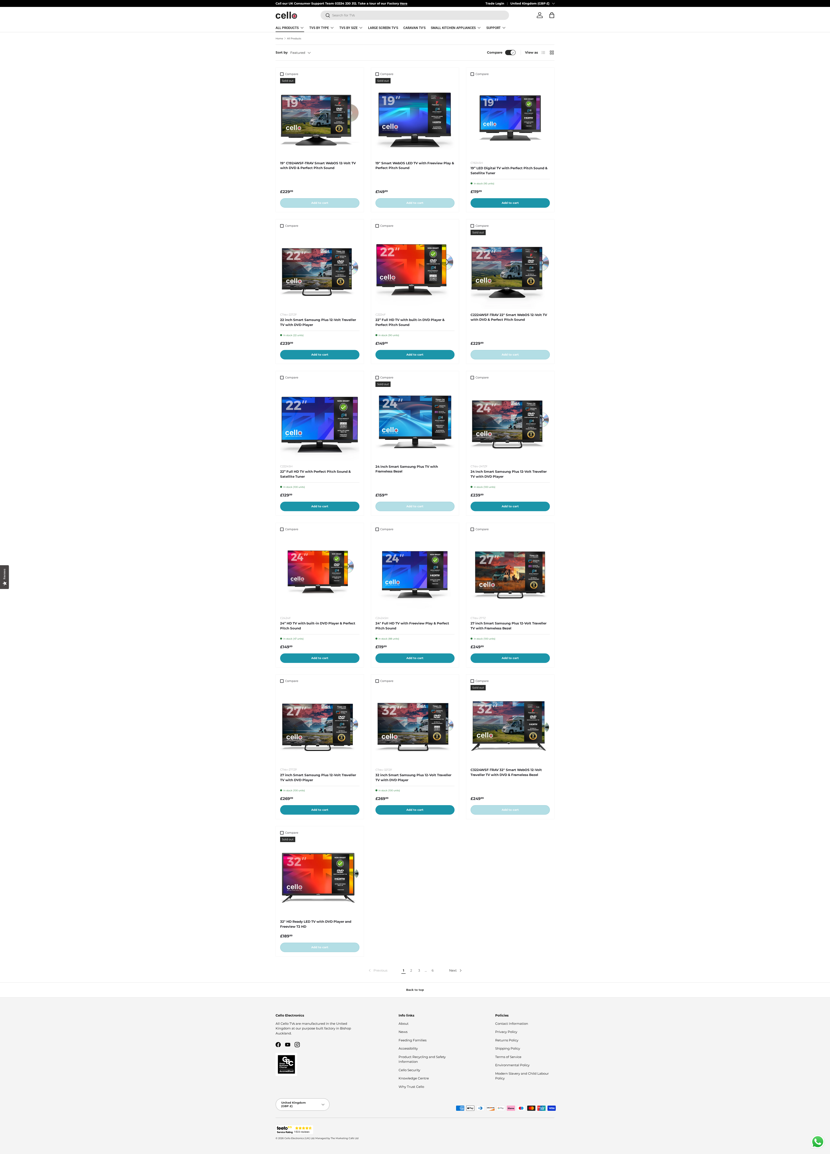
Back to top (415, 989)
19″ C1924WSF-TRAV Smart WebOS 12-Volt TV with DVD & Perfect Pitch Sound (318, 165)
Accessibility (408, 1048)
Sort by (282, 52)
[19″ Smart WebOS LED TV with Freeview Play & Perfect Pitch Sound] (415, 117)
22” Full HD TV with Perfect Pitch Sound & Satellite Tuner (315, 474)
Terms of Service (508, 1057)
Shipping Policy (507, 1048)
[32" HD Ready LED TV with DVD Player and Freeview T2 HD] (319, 876)
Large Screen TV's (383, 28)
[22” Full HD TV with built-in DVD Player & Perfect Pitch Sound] (415, 269)
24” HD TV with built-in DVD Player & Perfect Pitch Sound (317, 625)
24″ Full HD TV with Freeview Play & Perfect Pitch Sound (412, 625)
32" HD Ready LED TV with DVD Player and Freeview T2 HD (315, 924)
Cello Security (409, 1070)
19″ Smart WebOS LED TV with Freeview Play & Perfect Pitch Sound (414, 165)
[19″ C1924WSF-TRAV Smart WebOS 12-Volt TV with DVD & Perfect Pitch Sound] (319, 117)
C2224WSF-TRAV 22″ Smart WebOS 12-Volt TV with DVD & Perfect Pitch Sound (509, 317)
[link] (377, 970)
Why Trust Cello (411, 1087)
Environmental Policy (512, 1065)
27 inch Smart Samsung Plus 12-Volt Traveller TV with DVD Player (318, 777)
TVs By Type (319, 28)
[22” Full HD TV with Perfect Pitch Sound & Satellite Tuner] (319, 421)
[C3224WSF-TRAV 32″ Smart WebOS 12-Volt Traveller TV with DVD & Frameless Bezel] (510, 724)
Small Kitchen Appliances (453, 28)
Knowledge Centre (414, 1078)
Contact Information (511, 1024)
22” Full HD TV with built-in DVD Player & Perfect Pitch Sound (410, 322)
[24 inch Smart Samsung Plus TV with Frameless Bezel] (415, 421)
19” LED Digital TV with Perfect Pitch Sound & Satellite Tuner (509, 170)
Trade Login (494, 3)
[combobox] (415, 15)
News (403, 1032)
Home (279, 38)
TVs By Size (348, 28)
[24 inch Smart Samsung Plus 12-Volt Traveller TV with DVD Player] (510, 421)
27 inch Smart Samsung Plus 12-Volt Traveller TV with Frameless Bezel (508, 625)
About (404, 1024)
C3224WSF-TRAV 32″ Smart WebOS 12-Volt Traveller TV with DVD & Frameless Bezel (506, 772)
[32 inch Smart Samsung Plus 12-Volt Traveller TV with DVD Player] (415, 724)
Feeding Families (412, 1040)
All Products (287, 28)
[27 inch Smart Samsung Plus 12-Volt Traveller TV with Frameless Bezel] (510, 573)
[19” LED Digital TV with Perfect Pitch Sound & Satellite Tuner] (510, 117)
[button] (552, 15)
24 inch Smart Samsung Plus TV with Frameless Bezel (406, 469)
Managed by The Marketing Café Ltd (336, 1138)
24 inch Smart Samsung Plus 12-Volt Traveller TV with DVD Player (509, 474)
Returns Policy (506, 1040)
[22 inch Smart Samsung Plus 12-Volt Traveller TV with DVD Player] (319, 269)
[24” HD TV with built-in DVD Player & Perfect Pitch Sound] (319, 573)
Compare (494, 52)
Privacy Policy (506, 1032)
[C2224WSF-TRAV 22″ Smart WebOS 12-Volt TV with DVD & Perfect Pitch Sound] (510, 269)
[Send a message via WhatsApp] (818, 1142)
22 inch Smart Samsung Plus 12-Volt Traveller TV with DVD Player (318, 322)
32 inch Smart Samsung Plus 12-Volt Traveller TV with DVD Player (413, 777)
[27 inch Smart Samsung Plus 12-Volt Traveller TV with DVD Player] (319, 724)
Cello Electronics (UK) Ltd (299, 1138)
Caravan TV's (414, 28)
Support (493, 28)
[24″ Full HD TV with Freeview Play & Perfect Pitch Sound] (415, 573)
